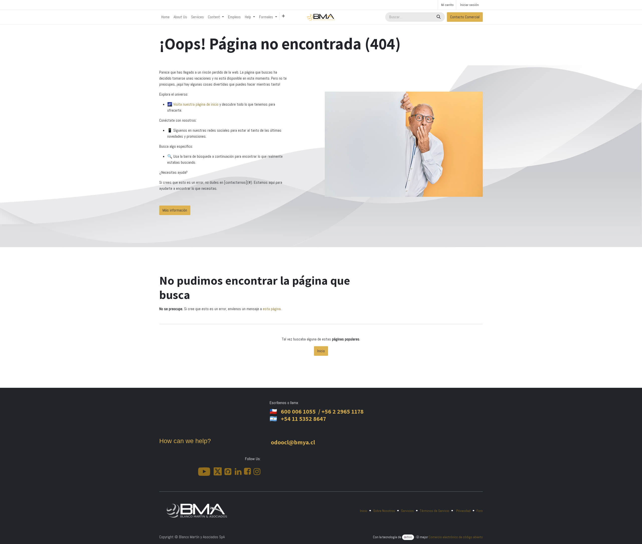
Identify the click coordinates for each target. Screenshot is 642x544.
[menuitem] (165, 17)
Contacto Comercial (464, 17)
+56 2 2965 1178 (343, 411)
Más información (175, 210)
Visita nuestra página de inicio (196, 104)
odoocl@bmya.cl (293, 442)
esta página (272, 308)
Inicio (321, 350)
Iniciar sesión (469, 5)
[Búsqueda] (439, 17)
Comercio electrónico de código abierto (456, 537)
